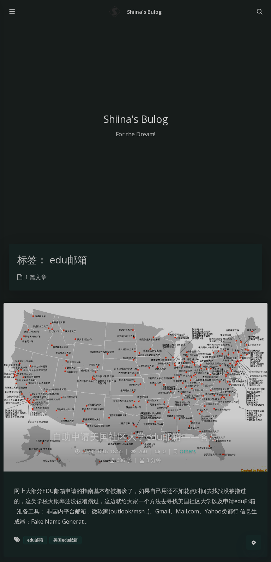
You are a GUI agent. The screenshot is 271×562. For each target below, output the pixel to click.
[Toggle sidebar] (12, 11)
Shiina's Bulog (144, 11)
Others (188, 451)
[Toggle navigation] (259, 11)
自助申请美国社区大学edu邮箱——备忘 (136, 436)
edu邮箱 (35, 540)
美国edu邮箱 (65, 540)
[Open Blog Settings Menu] (253, 542)
